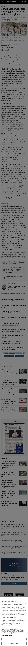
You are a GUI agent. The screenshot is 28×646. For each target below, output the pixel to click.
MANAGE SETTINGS (14, 643)
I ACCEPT (14, 639)
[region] (14, 621)
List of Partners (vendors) (7, 635)
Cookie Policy (13, 617)
